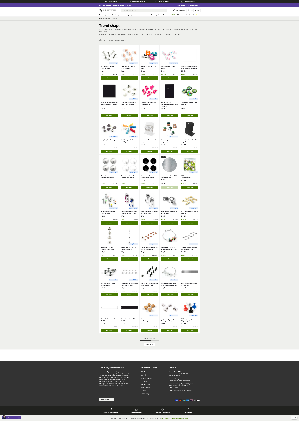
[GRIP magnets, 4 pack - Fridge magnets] (189, 307)
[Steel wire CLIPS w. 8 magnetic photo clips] (109, 236)
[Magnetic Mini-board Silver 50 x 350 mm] (189, 272)
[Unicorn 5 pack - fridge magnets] (169, 55)
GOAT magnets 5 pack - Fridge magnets (188, 177)
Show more (149, 344)
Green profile (145, 381)
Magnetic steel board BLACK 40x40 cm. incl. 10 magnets (109, 103)
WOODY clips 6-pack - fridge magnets (189, 212)
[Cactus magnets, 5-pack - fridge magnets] (169, 128)
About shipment (146, 387)
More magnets (155, 15)
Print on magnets (142, 15)
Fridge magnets (130, 15)
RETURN (143, 372)
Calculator (180, 15)
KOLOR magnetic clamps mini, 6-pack (128, 141)
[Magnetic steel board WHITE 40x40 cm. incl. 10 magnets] (189, 55)
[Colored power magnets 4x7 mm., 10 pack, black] (149, 272)
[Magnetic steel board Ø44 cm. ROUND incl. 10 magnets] (169, 164)
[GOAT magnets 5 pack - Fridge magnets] (189, 164)
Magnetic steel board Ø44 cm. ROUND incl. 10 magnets (169, 177)
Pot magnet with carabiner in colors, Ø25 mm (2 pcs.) (129, 212)
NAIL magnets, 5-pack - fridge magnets (108, 67)
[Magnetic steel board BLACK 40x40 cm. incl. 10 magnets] (109, 91)
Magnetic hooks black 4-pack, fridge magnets (148, 177)
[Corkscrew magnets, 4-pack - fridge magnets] (149, 307)
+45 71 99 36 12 (165, 418)
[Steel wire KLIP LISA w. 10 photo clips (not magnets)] (169, 272)
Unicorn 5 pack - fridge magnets (168, 67)
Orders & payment (146, 378)
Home (100, 18)
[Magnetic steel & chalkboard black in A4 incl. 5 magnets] (169, 91)
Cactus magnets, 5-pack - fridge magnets (168, 141)
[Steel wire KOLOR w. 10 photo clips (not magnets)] (169, 236)
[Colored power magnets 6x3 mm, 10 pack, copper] (149, 236)
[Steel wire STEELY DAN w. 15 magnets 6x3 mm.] (129, 236)
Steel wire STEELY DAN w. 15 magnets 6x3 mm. (129, 248)
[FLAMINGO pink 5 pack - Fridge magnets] (149, 91)
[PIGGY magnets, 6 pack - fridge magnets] (129, 55)
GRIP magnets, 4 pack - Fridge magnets (188, 320)
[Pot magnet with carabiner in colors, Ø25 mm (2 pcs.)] (129, 200)
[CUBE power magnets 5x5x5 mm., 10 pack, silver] (129, 272)
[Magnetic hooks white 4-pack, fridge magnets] (129, 164)
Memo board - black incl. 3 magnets (189, 141)
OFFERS (172, 15)
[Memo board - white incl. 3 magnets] (149, 128)
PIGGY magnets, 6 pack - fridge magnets (128, 67)
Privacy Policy (145, 394)
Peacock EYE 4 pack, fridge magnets (189, 103)
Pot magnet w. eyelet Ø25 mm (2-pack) (169, 212)
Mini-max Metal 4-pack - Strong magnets (108, 284)
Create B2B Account (182, 5)
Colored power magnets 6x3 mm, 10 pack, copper (149, 248)
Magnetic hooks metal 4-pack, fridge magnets (108, 177)
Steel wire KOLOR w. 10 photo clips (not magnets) (169, 248)
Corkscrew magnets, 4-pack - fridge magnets (149, 320)
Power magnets (104, 15)
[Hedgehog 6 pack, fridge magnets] (109, 128)
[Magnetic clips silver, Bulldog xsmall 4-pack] (169, 307)
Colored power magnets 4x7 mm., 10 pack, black (149, 284)
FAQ (186, 15)
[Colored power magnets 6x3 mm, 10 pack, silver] (189, 236)
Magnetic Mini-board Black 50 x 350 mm (129, 320)
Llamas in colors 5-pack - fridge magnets (108, 212)
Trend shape (114, 18)
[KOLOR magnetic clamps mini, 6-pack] (129, 128)
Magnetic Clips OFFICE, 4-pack (148, 67)
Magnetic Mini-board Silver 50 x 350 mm (189, 284)
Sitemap (143, 390)
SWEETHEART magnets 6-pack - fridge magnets (128, 103)
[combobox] (144, 10)
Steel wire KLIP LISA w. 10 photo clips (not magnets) (169, 284)
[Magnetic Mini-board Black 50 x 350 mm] (129, 307)
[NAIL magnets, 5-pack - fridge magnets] (109, 55)
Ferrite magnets (117, 15)
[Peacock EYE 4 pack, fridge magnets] (189, 91)
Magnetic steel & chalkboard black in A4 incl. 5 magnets (169, 104)
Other (165, 15)
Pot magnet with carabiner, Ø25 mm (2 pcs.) (149, 212)
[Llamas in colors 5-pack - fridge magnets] (109, 200)
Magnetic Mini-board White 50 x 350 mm (109, 320)
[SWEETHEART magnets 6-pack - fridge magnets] (129, 91)
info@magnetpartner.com (179, 418)
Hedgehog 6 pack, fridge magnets (108, 141)
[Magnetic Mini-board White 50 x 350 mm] (109, 307)
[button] (197, 10)
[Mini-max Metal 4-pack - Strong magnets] (109, 272)
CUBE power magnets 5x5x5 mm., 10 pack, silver (129, 284)
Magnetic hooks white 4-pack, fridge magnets (128, 177)
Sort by (111, 40)
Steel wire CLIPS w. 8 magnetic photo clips (107, 248)
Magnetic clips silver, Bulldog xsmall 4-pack (167, 320)
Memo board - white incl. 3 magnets (149, 141)
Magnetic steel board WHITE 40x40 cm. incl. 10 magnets (189, 67)
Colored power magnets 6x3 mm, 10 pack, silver (189, 248)
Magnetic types (145, 384)
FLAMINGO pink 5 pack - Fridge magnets (148, 103)
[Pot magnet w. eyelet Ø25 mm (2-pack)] (169, 200)
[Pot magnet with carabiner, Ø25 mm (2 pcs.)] (149, 200)
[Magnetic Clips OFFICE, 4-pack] (149, 55)
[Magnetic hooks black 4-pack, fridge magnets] (149, 164)
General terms (145, 375)
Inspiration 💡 (193, 15)
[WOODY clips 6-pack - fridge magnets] (189, 200)
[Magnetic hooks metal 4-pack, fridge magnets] (109, 164)
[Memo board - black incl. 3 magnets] (189, 128)
